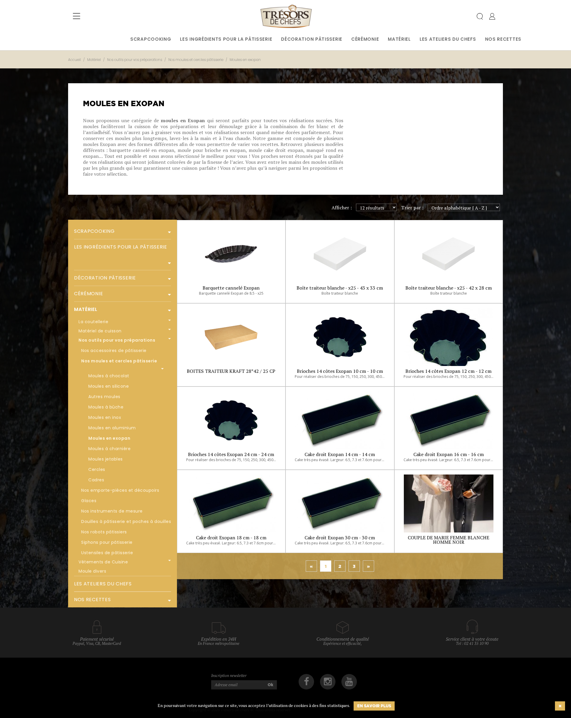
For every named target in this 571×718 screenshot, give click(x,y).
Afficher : (342, 207)
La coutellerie (93, 322)
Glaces (88, 501)
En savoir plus (374, 706)
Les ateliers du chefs (448, 39)
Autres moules (104, 397)
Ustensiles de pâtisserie (107, 553)
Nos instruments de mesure (112, 511)
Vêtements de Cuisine (103, 562)
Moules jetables (105, 459)
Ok (270, 685)
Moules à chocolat (108, 376)
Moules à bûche (105, 407)
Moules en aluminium (112, 428)
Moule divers (92, 571)
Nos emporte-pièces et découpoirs (120, 490)
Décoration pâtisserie (311, 39)
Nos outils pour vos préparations (117, 340)
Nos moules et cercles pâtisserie (119, 361)
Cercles (96, 469)
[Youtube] (349, 681)
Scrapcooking (150, 39)
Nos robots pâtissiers (104, 532)
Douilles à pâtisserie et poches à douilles (126, 521)
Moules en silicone (108, 386)
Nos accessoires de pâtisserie (114, 350)
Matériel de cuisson (100, 331)
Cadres (96, 480)
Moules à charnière (109, 449)
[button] (167, 231)
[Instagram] (327, 681)
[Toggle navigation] (77, 16)
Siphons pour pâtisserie (107, 542)
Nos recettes (503, 39)
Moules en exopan (109, 438)
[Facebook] (306, 681)
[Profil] (492, 18)
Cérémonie (365, 39)
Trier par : (412, 207)
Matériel (399, 39)
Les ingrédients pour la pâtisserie (226, 39)
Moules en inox (104, 417)
